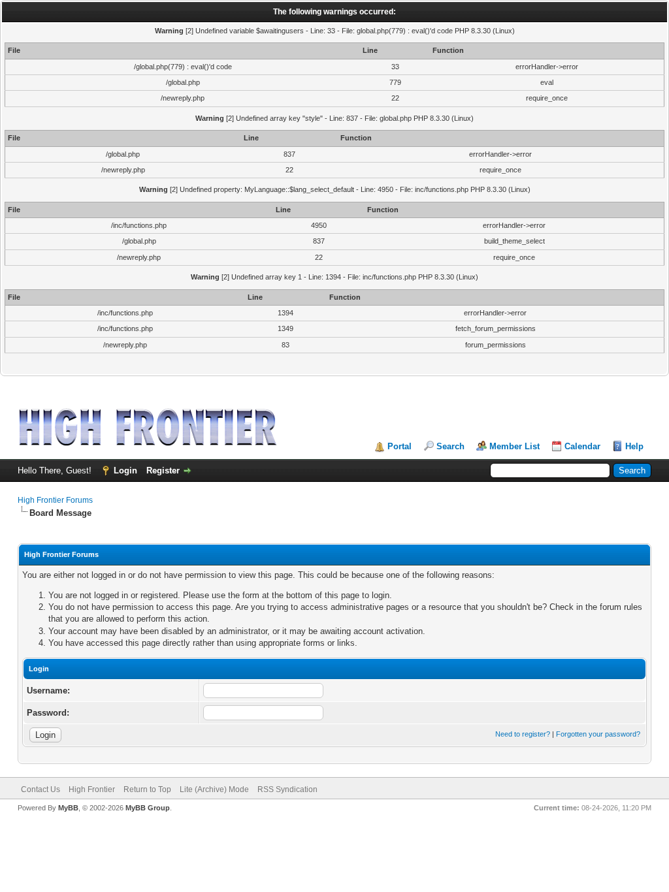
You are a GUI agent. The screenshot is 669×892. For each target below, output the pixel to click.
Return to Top (147, 789)
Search (450, 446)
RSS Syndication (287, 789)
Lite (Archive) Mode (214, 789)
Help (634, 446)
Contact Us (40, 789)
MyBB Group (147, 808)
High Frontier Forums (55, 500)
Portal (399, 446)
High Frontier (92, 789)
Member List (514, 446)
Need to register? (522, 734)
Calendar (582, 446)
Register (163, 470)
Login (125, 470)
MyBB (68, 808)
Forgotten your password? (598, 734)
